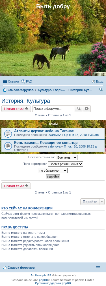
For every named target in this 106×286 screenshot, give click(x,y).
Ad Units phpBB (41, 275)
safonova (54, 146)
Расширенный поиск (87, 108)
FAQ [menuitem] (29, 81)
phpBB (43, 279)
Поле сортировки (35, 163)
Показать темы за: (42, 157)
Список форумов (21, 267)
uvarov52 (54, 134)
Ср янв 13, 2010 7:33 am (81, 134)
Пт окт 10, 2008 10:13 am (81, 146)
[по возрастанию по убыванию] (53, 170)
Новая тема (14, 108)
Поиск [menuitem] (101, 90)
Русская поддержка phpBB (53, 283)
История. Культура (25, 101)
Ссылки (13, 81)
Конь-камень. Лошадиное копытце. (46, 142)
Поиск (79, 108)
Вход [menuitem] (99, 81)
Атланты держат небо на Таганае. (44, 131)
